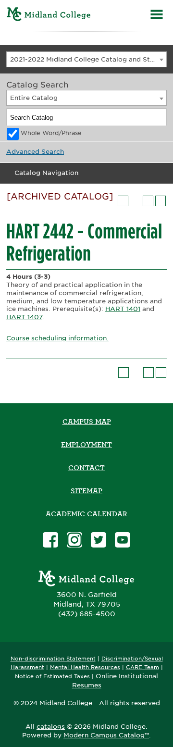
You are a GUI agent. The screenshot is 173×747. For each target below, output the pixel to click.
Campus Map (86, 421)
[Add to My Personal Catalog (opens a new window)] (123, 201)
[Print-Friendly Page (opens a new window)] (148, 201)
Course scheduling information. (57, 338)
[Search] (158, 117)
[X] (98, 541)
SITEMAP (86, 491)
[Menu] (156, 15)
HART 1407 (24, 317)
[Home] (49, 15)
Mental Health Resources (85, 667)
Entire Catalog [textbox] (34, 97)
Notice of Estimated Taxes (52, 676)
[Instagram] (74, 541)
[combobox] (86, 59)
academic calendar (86, 514)
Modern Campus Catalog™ (106, 735)
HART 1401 (122, 308)
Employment (86, 444)
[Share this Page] (135, 201)
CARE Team (142, 667)
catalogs (51, 726)
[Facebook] (50, 541)
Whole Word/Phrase (51, 133)
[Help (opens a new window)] (160, 201)
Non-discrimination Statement (53, 659)
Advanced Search (35, 151)
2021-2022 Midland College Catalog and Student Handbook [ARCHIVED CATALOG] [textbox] (88, 59)
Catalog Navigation (46, 172)
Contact (86, 468)
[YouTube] (122, 541)
